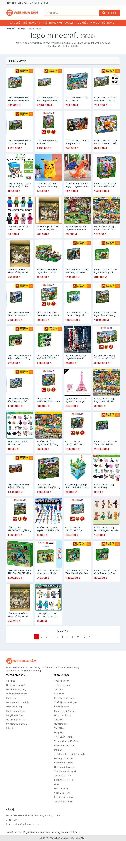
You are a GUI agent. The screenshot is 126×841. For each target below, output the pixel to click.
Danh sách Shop (14, 706)
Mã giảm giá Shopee (16, 724)
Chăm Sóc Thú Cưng (64, 745)
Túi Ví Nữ (58, 719)
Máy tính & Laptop (63, 797)
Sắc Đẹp (69, 22)
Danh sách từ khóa (15, 711)
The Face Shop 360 (40, 832)
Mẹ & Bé (58, 749)
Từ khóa (21, 29)
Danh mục (22, 3)
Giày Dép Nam (61, 706)
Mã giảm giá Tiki (14, 715)
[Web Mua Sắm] (21, 660)
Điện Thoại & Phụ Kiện (65, 711)
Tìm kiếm (111, 12)
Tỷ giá (26, 832)
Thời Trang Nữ (31, 22)
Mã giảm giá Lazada (16, 719)
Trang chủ (11, 3)
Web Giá (65, 832)
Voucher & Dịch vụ (63, 801)
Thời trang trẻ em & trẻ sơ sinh (69, 754)
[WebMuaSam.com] (22, 12)
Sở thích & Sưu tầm (63, 780)
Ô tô (56, 784)
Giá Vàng (55, 832)
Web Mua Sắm (78, 838)
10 (84, 636)
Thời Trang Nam (52, 22)
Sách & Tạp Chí (62, 792)
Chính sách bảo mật (16, 685)
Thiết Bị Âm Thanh (63, 736)
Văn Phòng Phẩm (62, 775)
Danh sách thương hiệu (17, 702)
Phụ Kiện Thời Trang (102, 22)
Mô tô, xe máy (61, 788)
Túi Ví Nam (59, 728)
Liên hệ (44, 3)
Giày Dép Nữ (60, 724)
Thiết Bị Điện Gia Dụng (65, 702)
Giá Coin (75, 832)
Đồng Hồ (58, 732)
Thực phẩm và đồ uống (66, 741)
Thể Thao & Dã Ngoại (65, 771)
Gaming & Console (63, 758)
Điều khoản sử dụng (16, 689)
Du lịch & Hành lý (62, 715)
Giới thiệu (34, 3)
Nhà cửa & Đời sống (64, 767)
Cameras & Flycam (63, 762)
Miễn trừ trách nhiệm (16, 693)
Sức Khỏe (82, 22)
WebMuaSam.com (59, 838)
